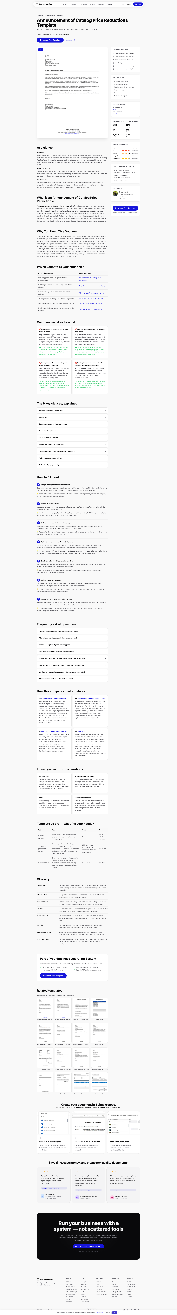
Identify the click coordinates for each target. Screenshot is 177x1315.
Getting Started (116, 1292)
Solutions (73, 4)
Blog (113, 1282)
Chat (82, 1292)
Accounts (83, 1284)
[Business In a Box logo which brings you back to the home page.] (44, 4)
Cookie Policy (99, 1312)
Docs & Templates (101, 1294)
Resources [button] (101, 4)
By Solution (99, 1287)
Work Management (71, 1289)
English (92, 1310)
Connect (83, 1294)
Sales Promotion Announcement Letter (92, 286)
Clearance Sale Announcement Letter (91, 303)
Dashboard (84, 1299)
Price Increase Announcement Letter (91, 293)
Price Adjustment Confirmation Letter (91, 309)
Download (68, 1301)
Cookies (129, 1297)
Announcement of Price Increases (53, 698)
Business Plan (85, 1289)
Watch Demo (69, 1284)
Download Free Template (50, 40)
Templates (84, 4)
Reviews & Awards (117, 1294)
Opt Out (108, 1312)
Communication (70, 1294)
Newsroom (115, 1287)
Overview (68, 1282)
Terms (129, 1294)
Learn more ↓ (70, 40)
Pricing (92, 4)
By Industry (99, 1289)
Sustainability (131, 1287)
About (110, 4)
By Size (98, 1284)
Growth (115, 114)
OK (114, 1312)
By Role (98, 1282)
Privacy (129, 1292)
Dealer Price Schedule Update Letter (91, 299)
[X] (131, 1309)
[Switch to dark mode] (123, 4)
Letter (114, 109)
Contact (129, 1289)
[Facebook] (134, 1309)
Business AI (84, 1287)
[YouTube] (138, 1309)
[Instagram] (127, 1309)
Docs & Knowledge (71, 1292)
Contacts (83, 1297)
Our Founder (131, 1284)
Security (114, 1297)
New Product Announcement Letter (54, 731)
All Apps (83, 1282)
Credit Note (81, 731)
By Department (100, 1292)
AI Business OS (70, 1287)
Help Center (115, 1289)
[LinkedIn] (123, 1309)
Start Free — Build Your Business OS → (88, 1246)
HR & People (69, 1297)
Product (64, 4)
